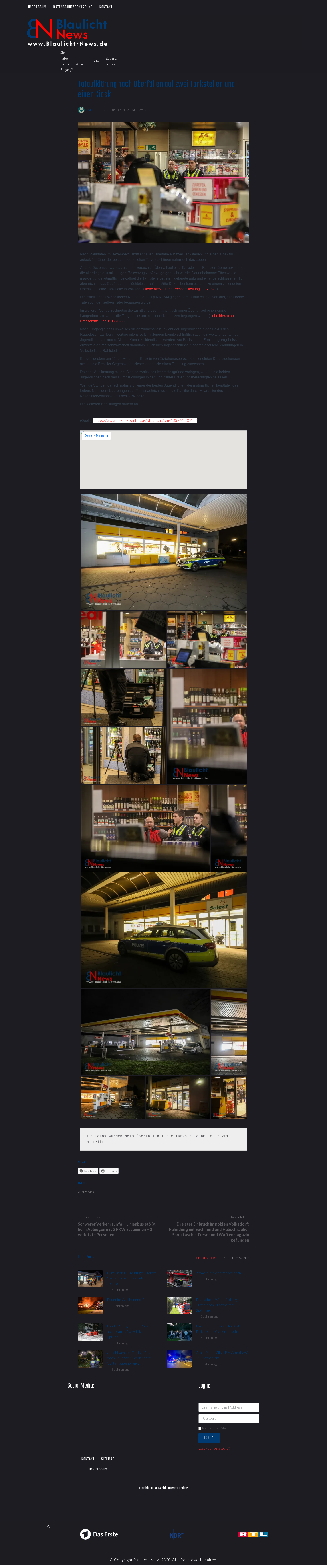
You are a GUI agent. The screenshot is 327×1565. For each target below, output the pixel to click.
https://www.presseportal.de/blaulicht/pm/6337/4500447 (145, 420)
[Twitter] (261, 7)
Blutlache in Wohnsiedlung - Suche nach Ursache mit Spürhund (217, 1304)
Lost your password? (214, 1448)
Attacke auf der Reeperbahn (218, 1273)
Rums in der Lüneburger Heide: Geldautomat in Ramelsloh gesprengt (131, 1278)
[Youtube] (274, 7)
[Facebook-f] (248, 7)
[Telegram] (299, 7)
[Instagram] (287, 7)
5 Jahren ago (121, 1289)
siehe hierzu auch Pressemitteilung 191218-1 (180, 289)
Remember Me (213, 1428)
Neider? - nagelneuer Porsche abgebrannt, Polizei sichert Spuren (130, 1331)
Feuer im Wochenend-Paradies (131, 1299)
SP (90, 109)
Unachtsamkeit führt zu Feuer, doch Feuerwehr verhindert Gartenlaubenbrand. (130, 1357)
